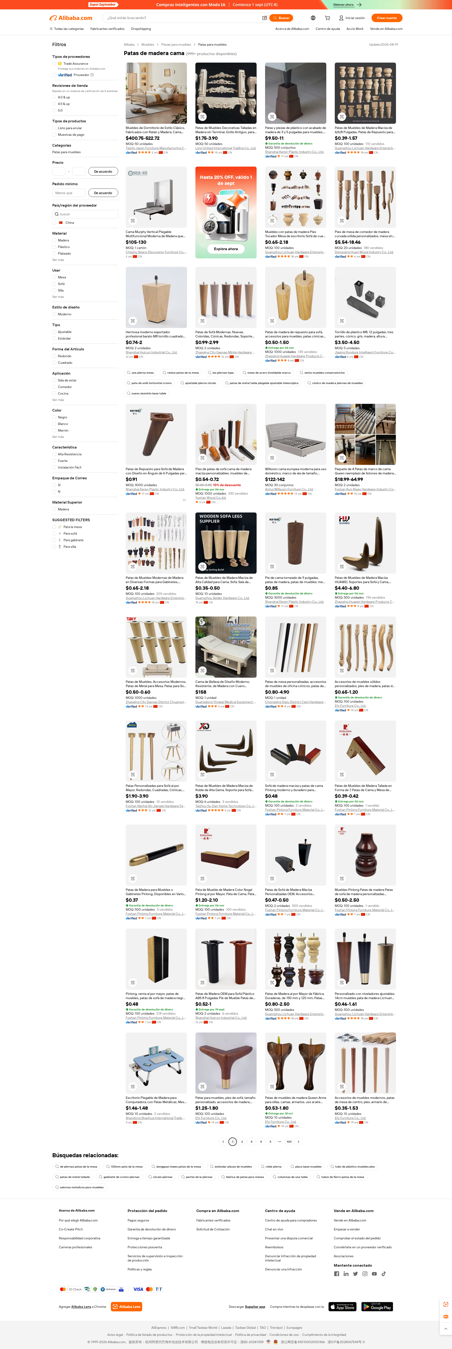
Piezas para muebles (176, 44)
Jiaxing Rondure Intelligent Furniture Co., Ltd (365, 352)
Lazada (226, 1327)
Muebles (147, 44)
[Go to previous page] (223, 1141)
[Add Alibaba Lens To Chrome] (126, 1306)
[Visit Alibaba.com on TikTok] (384, 1274)
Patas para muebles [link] (212, 44)
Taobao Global (245, 1327)
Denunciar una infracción (283, 1269)
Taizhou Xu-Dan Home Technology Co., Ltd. (226, 806)
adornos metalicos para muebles (82, 1187)
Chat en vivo (274, 1229)
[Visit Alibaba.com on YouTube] (374, 1274)
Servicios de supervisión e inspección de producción (155, 1258)
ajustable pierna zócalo (200, 383)
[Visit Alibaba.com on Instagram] (365, 1274)
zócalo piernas (162, 1177)
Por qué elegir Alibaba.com (78, 1220)
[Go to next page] (298, 1141)
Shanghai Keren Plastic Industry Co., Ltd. (294, 152)
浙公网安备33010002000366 (303, 1342)
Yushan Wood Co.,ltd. (210, 498)
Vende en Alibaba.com (350, 1220)
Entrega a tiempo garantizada (149, 1238)
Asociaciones (344, 1256)
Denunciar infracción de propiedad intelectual (290, 1258)
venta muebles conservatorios (324, 372)
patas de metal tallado (75, 1177)
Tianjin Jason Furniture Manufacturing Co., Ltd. (156, 148)
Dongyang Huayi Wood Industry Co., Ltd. (364, 252)
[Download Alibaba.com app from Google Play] (377, 1306)
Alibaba (129, 44)
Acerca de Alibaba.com (77, 1210)
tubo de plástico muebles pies (355, 1166)
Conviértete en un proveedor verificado (363, 1247)
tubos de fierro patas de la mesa (342, 1177)
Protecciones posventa (145, 1247)
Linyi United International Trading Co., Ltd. (225, 148)
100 (289, 1141)
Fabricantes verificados (213, 1220)
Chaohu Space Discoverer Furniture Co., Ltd (156, 252)
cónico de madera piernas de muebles (337, 383)
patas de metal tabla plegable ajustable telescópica (264, 383)
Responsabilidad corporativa (79, 1238)
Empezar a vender (347, 1229)
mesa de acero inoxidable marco (269, 372)
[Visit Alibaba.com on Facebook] (336, 1274)
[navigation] (85, 594)
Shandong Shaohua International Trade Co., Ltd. (156, 1118)
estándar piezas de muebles (233, 1166)
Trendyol (276, 1327)
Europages (294, 1327)
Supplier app (255, 1307)
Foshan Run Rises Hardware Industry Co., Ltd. (365, 489)
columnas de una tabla (293, 1177)
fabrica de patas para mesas (245, 1177)
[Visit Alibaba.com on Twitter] (355, 1274)
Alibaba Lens (81, 1307)
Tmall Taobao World (203, 1327)
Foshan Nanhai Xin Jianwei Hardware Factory (156, 806)
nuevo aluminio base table (149, 393)
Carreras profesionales (75, 1247)
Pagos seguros (138, 1220)
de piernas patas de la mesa (78, 1166)
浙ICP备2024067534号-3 (346, 1342)
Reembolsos (274, 1247)
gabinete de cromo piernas (121, 1177)
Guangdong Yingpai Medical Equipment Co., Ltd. (226, 702)
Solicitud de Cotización (213, 1229)
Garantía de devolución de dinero (152, 1229)
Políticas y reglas (140, 1269)
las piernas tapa (223, 372)
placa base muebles (308, 1166)
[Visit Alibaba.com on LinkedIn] (346, 1274)
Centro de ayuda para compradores (291, 1220)
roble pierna (274, 1166)
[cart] (328, 18)
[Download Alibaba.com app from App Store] (342, 1306)
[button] (264, 18)
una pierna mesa (143, 372)
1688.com (177, 1327)
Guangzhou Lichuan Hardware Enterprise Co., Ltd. (365, 148)
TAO (263, 1327)
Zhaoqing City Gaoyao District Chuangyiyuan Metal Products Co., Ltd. (156, 702)
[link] (446, 1304)
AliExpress (158, 1327)
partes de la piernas (199, 1177)
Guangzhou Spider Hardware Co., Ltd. (222, 598)
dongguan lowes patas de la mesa (178, 1166)
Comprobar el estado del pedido (357, 1238)
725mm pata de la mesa (127, 1166)
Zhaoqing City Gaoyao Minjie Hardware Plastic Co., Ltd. (226, 352)
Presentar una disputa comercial (289, 1238)
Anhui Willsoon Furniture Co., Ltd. (289, 489)
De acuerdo (103, 171)
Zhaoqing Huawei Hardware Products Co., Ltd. (295, 356)
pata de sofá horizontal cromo (152, 383)
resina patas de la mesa (183, 372)
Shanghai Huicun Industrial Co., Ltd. (151, 352)
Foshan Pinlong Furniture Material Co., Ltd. (295, 810)
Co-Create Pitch (71, 1229)
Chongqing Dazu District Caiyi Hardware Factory (295, 702)
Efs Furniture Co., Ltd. (350, 706)
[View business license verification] (268, 1342)
